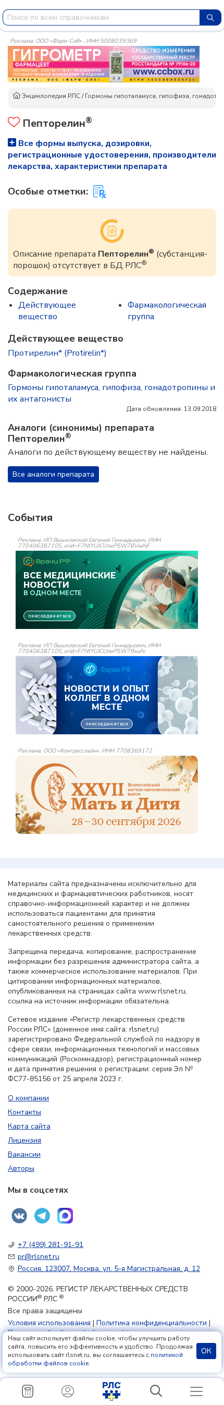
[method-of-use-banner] (104, 63)
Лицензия (24, 1140)
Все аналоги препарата (53, 474)
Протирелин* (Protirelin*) (57, 353)
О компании (28, 1098)
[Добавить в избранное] (14, 123)
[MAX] (65, 1215)
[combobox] (101, 17)
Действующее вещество (47, 310)
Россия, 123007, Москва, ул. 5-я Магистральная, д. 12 (109, 1269)
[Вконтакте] (19, 1215)
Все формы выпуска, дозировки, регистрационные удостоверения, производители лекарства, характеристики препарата (112, 155)
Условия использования (49, 1323)
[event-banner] (107, 795)
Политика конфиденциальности (151, 1323)
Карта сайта (29, 1126)
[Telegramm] (42, 1215)
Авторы (21, 1168)
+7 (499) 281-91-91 (50, 1245)
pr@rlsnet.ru (38, 1257)
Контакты (24, 1112)
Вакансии (24, 1154)
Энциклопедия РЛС (50, 96)
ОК (206, 1351)
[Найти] (210, 17)
